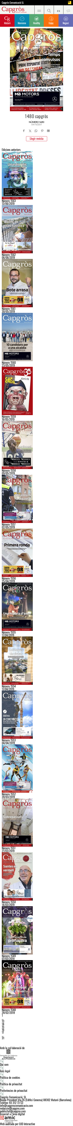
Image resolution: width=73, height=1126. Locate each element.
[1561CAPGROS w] (36, 283)
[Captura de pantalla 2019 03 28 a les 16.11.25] (36, 768)
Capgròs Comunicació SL (13, 2)
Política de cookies (10, 1077)
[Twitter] (30, 130)
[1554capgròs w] (36, 661)
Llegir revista (36, 138)
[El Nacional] (69, 2)
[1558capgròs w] (36, 445)
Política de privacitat (11, 1084)
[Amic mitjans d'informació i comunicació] (36, 1118)
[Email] (48, 130)
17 (3, 1032)
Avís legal (5, 1071)
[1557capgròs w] (36, 499)
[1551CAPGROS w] (36, 822)
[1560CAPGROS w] (36, 337)
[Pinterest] (42, 131)
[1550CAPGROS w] (36, 876)
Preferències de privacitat (13, 1090)
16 (3, 1029)
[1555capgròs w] (36, 607)
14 (3, 1024)
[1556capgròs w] (36, 553)
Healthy (36, 23)
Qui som (4, 1064)
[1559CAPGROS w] (36, 391)
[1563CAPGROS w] (36, 175)
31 (3, 1038)
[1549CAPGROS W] (36, 930)
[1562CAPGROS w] (36, 229)
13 (3, 1021)
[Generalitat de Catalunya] (36, 1054)
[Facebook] (24, 131)
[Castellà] (58, 9)
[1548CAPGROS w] (36, 984)
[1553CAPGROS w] (36, 714)
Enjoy (51, 23)
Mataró (7, 23)
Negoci (66, 23)
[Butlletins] (68, 9)
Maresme (22, 23)
